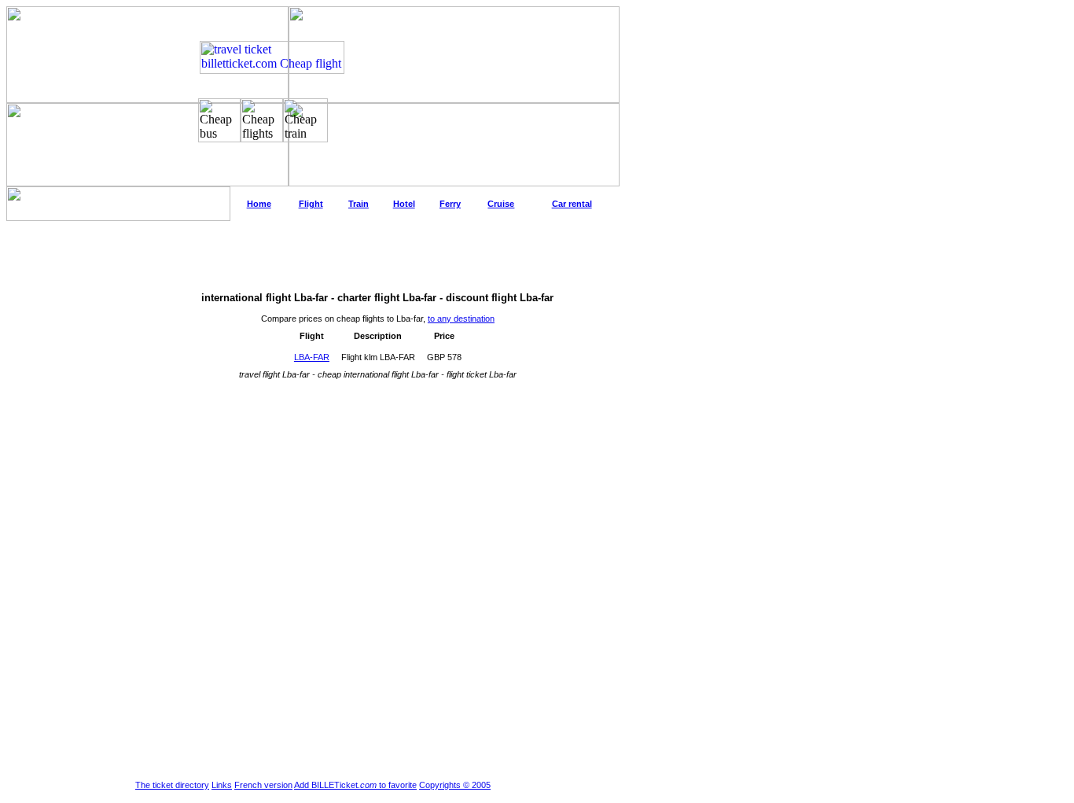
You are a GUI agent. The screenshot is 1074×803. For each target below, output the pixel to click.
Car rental (572, 203)
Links (221, 785)
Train (358, 203)
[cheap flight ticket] (272, 69)
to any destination (461, 318)
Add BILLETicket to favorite (355, 785)
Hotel (404, 203)
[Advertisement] (313, 256)
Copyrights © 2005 (455, 785)
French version (263, 785)
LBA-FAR (311, 357)
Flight (311, 203)
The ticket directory (172, 785)
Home (259, 203)
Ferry (450, 203)
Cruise (500, 203)
